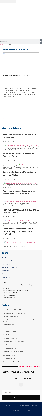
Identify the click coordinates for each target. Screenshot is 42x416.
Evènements (6, 277)
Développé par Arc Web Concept (21, 410)
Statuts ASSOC (6, 270)
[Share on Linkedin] (26, 79)
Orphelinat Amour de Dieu (10, 324)
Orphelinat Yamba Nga (9, 358)
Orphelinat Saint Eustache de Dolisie (13, 351)
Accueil (1, 44)
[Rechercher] (41, 41)
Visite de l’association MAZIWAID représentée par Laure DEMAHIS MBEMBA (18, 231)
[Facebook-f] (21, 385)
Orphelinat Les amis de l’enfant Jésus (13, 341)
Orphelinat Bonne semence (10, 331)
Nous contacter (7, 274)
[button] (8, 1)
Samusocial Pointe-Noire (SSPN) (11, 362)
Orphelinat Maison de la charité (11, 345)
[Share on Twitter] (21, 79)
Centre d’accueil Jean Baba (10, 316)
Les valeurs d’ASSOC (8, 261)
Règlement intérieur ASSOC (10, 267)
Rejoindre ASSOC (7, 264)
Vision (4, 257)
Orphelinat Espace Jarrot (10, 338)
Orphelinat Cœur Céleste (10, 335)
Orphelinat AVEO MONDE (10, 328)
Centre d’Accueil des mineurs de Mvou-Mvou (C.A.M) (17, 313)
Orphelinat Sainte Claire (9, 355)
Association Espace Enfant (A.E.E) (12, 310)
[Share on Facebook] (16, 79)
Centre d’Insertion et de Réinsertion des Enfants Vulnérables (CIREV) (19, 320)
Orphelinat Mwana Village (10, 348)
